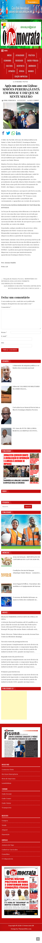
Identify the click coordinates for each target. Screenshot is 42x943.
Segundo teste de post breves (12, 657)
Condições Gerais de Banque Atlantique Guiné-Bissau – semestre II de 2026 (26, 572)
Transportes (6, 808)
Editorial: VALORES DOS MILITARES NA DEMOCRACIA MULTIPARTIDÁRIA (26, 388)
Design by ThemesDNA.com (21, 929)
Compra (5, 821)
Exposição (5, 834)
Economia (7, 60)
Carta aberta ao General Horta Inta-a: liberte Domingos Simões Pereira (26, 409)
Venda (4, 825)
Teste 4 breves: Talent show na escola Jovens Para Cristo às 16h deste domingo (20, 635)
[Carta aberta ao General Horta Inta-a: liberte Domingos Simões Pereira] (6, 415)
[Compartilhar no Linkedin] (18, 133)
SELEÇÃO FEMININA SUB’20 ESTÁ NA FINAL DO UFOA (19, 618)
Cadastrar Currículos (10, 850)
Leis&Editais (6, 783)
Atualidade (20, 55)
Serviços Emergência (10, 774)
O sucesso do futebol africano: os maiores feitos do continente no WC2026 (25, 598)
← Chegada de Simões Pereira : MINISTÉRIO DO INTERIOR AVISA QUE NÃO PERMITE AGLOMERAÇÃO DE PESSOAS (19, 281)
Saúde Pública (32, 60)
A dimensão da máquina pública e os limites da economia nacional (26, 367)
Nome (4, 332)
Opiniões (11, 71)
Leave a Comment (34, 100)
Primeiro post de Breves (10, 672)
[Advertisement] (14, 705)
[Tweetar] (8, 133)
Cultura (9, 66)
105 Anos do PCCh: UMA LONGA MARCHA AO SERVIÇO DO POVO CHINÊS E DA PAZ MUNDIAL (25, 429)
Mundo (31, 71)
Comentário (6, 307)
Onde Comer (6, 798)
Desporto (20, 66)
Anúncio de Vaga (8, 845)
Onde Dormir (7, 794)
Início (9, 55)
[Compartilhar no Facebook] (3, 133)
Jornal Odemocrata (10, 100)
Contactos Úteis (8, 769)
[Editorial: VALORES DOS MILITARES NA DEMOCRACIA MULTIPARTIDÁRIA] (6, 394)
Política (31, 55)
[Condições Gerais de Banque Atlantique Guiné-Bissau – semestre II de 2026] (6, 575)
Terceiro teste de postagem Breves (14, 642)
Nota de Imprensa (8, 779)
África (21, 71)
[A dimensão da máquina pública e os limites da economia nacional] (6, 373)
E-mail (4, 336)
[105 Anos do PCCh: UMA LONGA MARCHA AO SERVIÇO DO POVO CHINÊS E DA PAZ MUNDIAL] (6, 436)
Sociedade (19, 60)
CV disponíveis (7, 859)
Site (2, 343)
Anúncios (32, 66)
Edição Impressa (21, 76)
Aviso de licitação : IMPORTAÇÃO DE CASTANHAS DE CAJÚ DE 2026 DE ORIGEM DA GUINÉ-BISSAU (26, 558)
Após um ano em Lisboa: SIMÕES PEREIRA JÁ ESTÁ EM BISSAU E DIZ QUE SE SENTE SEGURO (21, 91)
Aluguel (4, 830)
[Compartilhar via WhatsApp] (13, 133)
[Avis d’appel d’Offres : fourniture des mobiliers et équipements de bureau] (6, 588)
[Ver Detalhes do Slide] (21, 9)
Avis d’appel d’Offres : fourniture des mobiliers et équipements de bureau (26, 585)
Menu (6, 50)
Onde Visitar (6, 803)
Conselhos (6, 854)
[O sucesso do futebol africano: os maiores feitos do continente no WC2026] (6, 602)
